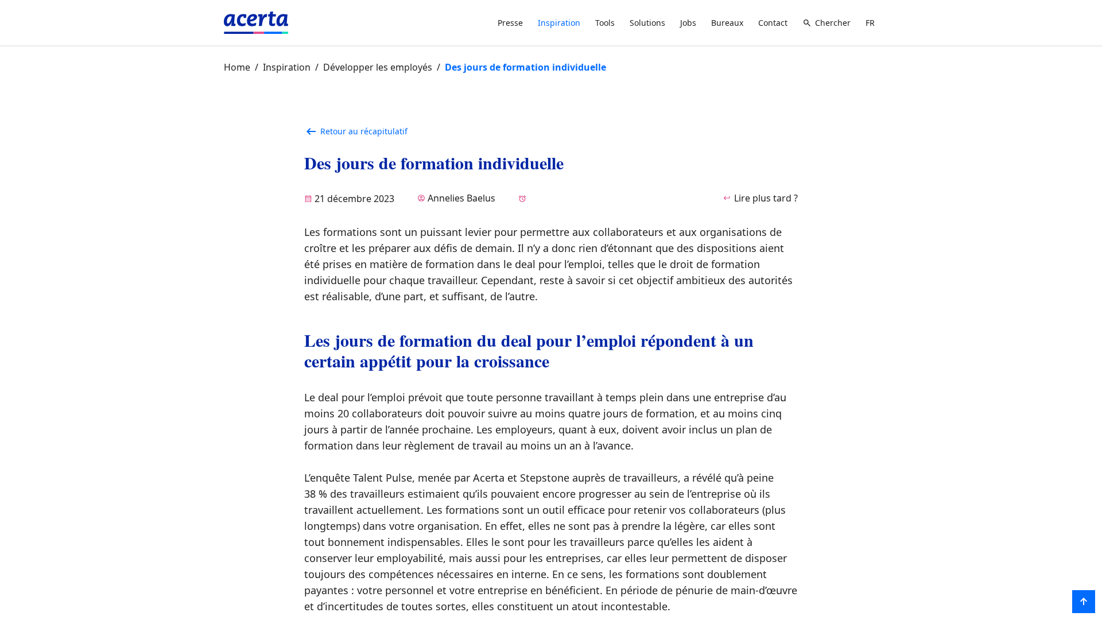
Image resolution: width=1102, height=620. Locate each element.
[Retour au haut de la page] (1083, 601)
